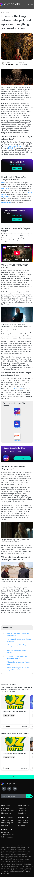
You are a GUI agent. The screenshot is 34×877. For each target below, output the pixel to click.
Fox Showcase (6, 203)
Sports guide (5, 825)
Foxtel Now (5, 188)
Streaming (22, 808)
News (7, 12)
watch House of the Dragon (12, 146)
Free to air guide (7, 823)
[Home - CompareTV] (10, 4)
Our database (23, 823)
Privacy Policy (5, 873)
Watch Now (17, 168)
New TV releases (7, 811)
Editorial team (23, 820)
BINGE (10, 148)
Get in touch (5, 832)
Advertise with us (7, 835)
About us (21, 825)
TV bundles (22, 811)
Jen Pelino (9, 64)
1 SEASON (17, 415)
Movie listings (6, 813)
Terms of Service (25, 871)
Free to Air (6, 715)
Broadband (22, 813)
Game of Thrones (17, 388)
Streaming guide (7, 820)
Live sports (5, 808)
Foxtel (3, 183)
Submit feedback (7, 837)
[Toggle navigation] (32, 4)
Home (2, 12)
